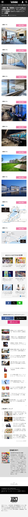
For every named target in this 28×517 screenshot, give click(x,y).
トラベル (14, 5)
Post (14, 303)
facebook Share (8, 303)
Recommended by (16, 296)
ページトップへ (14, 484)
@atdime (8, 318)
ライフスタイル (8, 5)
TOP (2, 5)
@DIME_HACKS (21, 318)
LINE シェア (19, 303)
